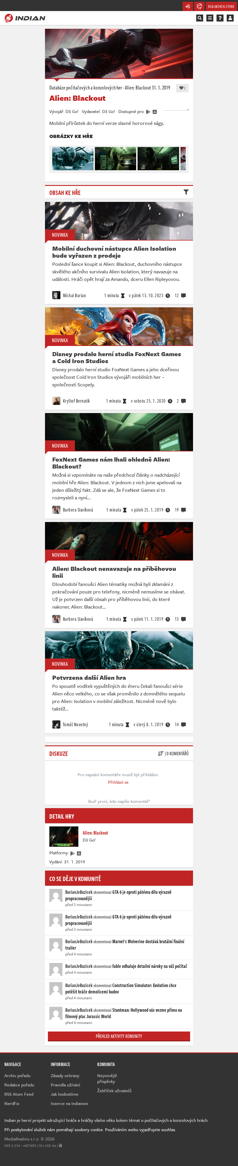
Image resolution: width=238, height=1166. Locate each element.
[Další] (182, 157)
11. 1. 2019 (147, 619)
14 (177, 724)
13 (177, 619)
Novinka (60, 234)
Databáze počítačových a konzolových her (85, 87)
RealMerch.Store (221, 6)
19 (177, 509)
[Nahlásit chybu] (60, 1145)
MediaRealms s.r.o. (21, 1138)
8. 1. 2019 (148, 724)
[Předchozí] (56, 157)
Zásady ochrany (65, 1075)
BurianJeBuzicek (79, 892)
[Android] (72, 852)
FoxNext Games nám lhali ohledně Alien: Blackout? (111, 463)
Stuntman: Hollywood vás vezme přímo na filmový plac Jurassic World (123, 1013)
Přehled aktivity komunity (119, 1036)
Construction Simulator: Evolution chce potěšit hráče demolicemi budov (120, 988)
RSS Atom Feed (18, 1094)
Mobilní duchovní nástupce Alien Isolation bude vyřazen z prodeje (114, 252)
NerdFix (11, 1103)
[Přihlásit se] (230, 18)
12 (177, 295)
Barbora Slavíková (77, 509)
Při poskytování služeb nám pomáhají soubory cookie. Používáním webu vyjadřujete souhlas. (90, 1129)
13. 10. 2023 (146, 295)
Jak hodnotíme (64, 1094)
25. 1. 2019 (147, 509)
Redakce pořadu (19, 1084)
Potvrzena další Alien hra (89, 677)
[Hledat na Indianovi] (199, 18)
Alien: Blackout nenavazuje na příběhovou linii (114, 572)
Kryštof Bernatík (76, 400)
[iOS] (79, 852)
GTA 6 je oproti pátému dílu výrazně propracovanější (118, 895)
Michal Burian (74, 295)
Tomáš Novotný (75, 724)
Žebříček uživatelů (114, 1090)
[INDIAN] (24, 17)
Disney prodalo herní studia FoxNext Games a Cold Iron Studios (116, 357)
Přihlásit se (118, 782)
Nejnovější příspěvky (107, 1078)
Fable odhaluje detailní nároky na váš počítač (149, 966)
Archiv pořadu (17, 1075)
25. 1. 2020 (148, 400)
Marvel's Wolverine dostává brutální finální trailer (124, 944)
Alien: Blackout (138, 87)
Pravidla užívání (65, 1084)
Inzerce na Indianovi (69, 1103)
